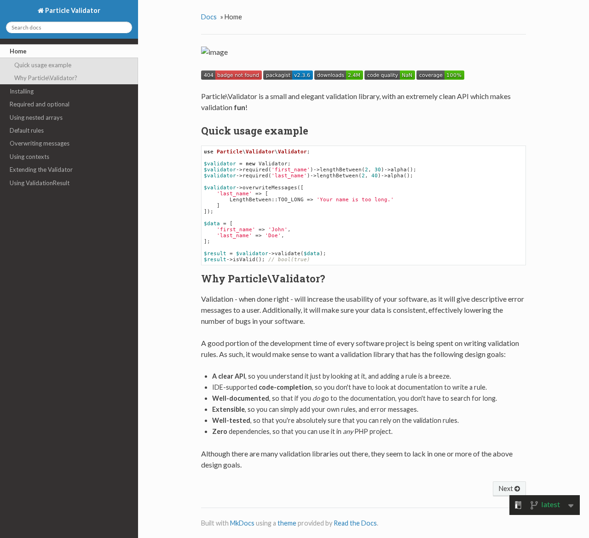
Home (18, 51)
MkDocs (242, 523)
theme (286, 523)
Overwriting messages (39, 143)
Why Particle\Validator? (45, 78)
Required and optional (39, 104)
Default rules (27, 130)
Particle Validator (72, 10)
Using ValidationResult (39, 183)
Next (506, 488)
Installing (22, 91)
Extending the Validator (41, 169)
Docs (209, 17)
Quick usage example (42, 65)
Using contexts (29, 156)
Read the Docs (355, 523)
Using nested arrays (36, 117)
